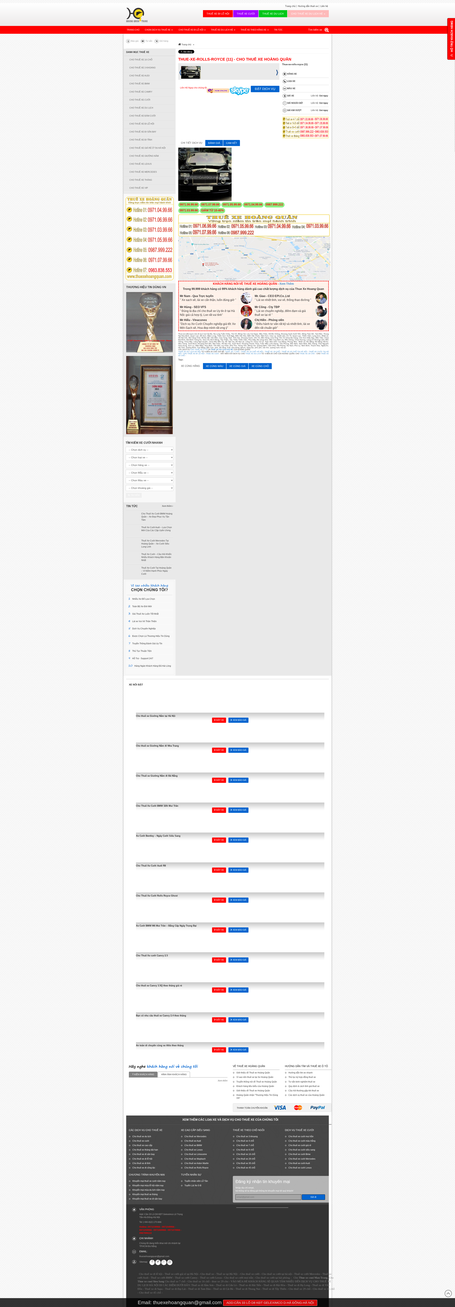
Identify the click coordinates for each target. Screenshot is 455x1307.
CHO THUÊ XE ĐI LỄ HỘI (193, 354)
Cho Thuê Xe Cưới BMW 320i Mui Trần (157, 805)
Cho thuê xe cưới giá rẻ (299, 1145)
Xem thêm (167, 506)
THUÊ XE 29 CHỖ (272, 352)
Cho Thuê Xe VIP (138, 188)
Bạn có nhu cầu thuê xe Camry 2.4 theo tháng (161, 1015)
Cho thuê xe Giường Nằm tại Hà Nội (155, 716)
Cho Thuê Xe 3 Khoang (142, 67)
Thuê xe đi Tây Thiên (274, 1288)
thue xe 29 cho (220, 1281)
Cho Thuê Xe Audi (139, 75)
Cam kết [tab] (231, 143)
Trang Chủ (133, 30)
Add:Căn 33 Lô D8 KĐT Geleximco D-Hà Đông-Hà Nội (270, 1303)
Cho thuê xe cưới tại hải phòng (273, 1277)
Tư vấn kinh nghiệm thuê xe (301, 1082)
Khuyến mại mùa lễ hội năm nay (148, 1185)
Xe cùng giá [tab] (237, 366)
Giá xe (290, 96)
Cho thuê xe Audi (192, 1141)
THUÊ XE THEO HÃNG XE (254, 30)
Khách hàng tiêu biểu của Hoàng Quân (255, 1086)
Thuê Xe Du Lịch (273, 13)
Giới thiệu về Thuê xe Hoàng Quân (253, 1072)
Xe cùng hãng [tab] (190, 365)
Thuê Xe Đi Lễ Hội (218, 13)
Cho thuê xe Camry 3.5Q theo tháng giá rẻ (159, 985)
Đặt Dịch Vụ (265, 89)
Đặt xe (220, 720)
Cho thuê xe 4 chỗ (245, 1141)
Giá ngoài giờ (295, 103)
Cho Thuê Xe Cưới (139, 100)
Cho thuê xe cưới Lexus (300, 1167)
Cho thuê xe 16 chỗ (245, 1154)
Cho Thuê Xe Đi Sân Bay (142, 132)
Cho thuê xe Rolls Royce (196, 1167)
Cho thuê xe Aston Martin (196, 1163)
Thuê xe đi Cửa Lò (226, 1285)
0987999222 (145, 1233)
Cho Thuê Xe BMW (139, 83)
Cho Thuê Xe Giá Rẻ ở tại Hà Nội (147, 148)
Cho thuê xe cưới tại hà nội (277, 1274)
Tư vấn (148, 41)
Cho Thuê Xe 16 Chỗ (140, 59)
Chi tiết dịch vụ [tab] (191, 142)
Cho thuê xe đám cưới (142, 116)
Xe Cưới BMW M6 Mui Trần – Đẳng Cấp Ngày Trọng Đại (166, 925)
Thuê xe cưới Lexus (211, 1277)
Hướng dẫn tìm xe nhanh (300, 1072)
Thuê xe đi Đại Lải (175, 1288)
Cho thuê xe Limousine (195, 1154)
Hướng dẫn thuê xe (308, 6)
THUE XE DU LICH (253, 354)
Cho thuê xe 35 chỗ (245, 1163)
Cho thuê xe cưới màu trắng (301, 1141)
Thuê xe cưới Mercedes (307, 1274)
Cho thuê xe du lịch (141, 1136)
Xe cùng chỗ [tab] (260, 366)
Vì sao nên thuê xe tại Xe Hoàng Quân (254, 1077)
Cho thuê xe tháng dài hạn (145, 1150)
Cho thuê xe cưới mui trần (301, 1136)
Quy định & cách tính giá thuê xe (304, 1086)
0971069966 (160, 1230)
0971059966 (145, 1230)
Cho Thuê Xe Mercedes (143, 172)
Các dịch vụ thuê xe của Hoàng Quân (306, 1095)
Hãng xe (292, 74)
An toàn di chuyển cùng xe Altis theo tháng (160, 1045)
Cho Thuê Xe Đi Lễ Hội (191, 30)
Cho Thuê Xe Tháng (140, 180)
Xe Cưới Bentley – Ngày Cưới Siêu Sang (158, 836)
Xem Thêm (286, 283)
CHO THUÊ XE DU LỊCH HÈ (307, 13)
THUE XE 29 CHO (307, 354)
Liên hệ (324, 6)
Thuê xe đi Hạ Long (299, 1285)
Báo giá (134, 41)
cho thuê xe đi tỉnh (140, 140)
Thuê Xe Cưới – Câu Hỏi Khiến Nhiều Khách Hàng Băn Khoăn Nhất (156, 557)
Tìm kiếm (135, 495)
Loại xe (291, 81)
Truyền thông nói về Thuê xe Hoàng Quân (256, 1082)
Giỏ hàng (163, 41)
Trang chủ (290, 6)
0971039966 (154, 1227)
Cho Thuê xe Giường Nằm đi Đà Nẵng (157, 775)
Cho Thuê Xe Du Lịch (141, 108)
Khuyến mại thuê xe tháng (145, 1194)
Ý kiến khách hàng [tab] (143, 1074)
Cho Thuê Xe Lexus (140, 164)
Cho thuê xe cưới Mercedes (301, 1159)
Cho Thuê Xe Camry (140, 92)
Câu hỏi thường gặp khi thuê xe (303, 1090)
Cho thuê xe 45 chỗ (245, 1167)
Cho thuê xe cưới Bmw (299, 1154)
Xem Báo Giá (239, 720)
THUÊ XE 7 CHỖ (232, 352)
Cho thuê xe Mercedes (195, 1136)
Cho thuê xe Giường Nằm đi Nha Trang (157, 745)
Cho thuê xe (207, 1274)
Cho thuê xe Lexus (193, 1150)
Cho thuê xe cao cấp (142, 1145)
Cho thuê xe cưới (140, 1141)
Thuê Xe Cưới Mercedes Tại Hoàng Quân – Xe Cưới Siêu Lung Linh (155, 543)
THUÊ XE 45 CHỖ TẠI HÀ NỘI (294, 352)
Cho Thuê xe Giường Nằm (144, 156)
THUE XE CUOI (212, 354)
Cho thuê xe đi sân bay (143, 1154)
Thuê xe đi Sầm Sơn (202, 1285)
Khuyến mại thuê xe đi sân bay (147, 1199)
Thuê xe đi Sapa (154, 1288)
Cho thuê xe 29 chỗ (245, 1159)
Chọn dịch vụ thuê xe (158, 30)
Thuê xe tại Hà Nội (226, 1274)
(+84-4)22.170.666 (152, 1222)
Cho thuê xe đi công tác (143, 1167)
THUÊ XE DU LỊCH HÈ (222, 30)
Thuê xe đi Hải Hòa (274, 1285)
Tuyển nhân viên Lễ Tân (196, 1181)
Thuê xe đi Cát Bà (223, 1288)
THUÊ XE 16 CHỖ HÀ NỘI (252, 352)
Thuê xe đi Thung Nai (247, 1288)
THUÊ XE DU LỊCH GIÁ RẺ (222, 349)
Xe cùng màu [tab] (214, 366)
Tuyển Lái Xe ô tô (192, 1185)
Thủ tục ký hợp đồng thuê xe (302, 1077)
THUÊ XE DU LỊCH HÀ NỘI (189, 352)
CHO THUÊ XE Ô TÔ (199, 349)
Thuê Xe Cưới (246, 13)
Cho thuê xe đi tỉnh (141, 1163)
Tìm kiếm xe (315, 29)
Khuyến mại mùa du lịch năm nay (148, 1190)
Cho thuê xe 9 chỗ (245, 1150)
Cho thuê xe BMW (193, 1145)
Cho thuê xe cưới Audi (299, 1163)
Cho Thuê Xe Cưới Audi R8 (151, 865)
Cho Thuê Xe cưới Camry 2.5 (152, 955)
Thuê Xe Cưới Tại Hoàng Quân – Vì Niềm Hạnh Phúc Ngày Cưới (156, 571)
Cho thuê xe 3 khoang (247, 1136)
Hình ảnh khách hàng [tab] (174, 1074)
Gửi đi (313, 1197)
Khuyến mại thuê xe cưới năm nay (148, 1181)
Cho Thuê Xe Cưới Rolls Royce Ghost (157, 895)
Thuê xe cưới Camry (186, 1277)
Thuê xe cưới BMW (162, 1277)
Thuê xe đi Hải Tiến (250, 1285)
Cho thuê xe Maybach (195, 1159)
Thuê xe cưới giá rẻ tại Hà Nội (181, 1274)
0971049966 (168, 1227)
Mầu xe (291, 88)
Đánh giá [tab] (214, 143)
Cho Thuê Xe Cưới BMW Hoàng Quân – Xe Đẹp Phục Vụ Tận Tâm (156, 516)
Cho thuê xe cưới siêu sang (301, 1150)
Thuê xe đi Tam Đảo (199, 1288)
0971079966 (174, 1230)
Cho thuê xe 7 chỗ (245, 1145)
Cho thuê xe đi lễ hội (142, 1159)
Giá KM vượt (294, 110)
